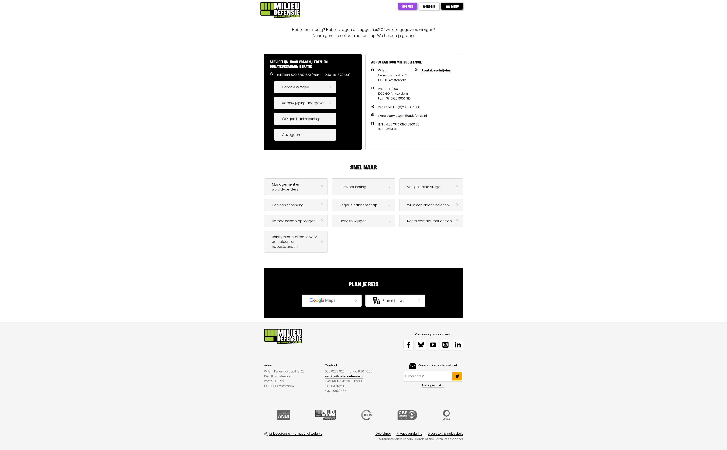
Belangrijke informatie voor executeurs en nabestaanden (294, 241)
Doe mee (407, 6)
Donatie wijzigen (295, 87)
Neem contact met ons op (429, 221)
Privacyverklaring (433, 385)
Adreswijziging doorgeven (303, 102)
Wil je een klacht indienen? (429, 205)
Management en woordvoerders (286, 187)
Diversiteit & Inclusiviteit (445, 434)
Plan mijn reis (393, 300)
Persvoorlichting (352, 186)
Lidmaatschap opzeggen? (294, 221)
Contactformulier (324, 300)
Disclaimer (383, 434)
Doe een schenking (288, 205)
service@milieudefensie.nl (407, 116)
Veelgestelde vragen (424, 186)
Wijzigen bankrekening (300, 118)
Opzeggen (291, 134)
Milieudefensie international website (295, 434)
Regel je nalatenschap (358, 205)
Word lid (429, 6)
